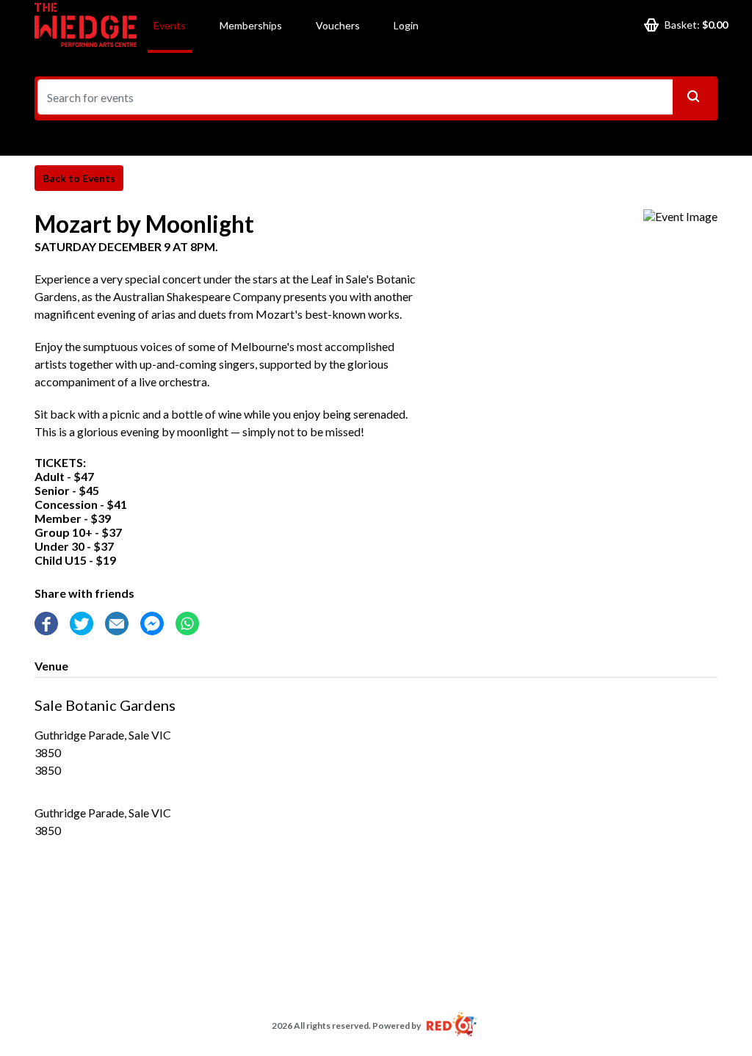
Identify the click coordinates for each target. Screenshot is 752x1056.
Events (169, 25)
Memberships (251, 25)
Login (406, 25)
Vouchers (338, 25)
